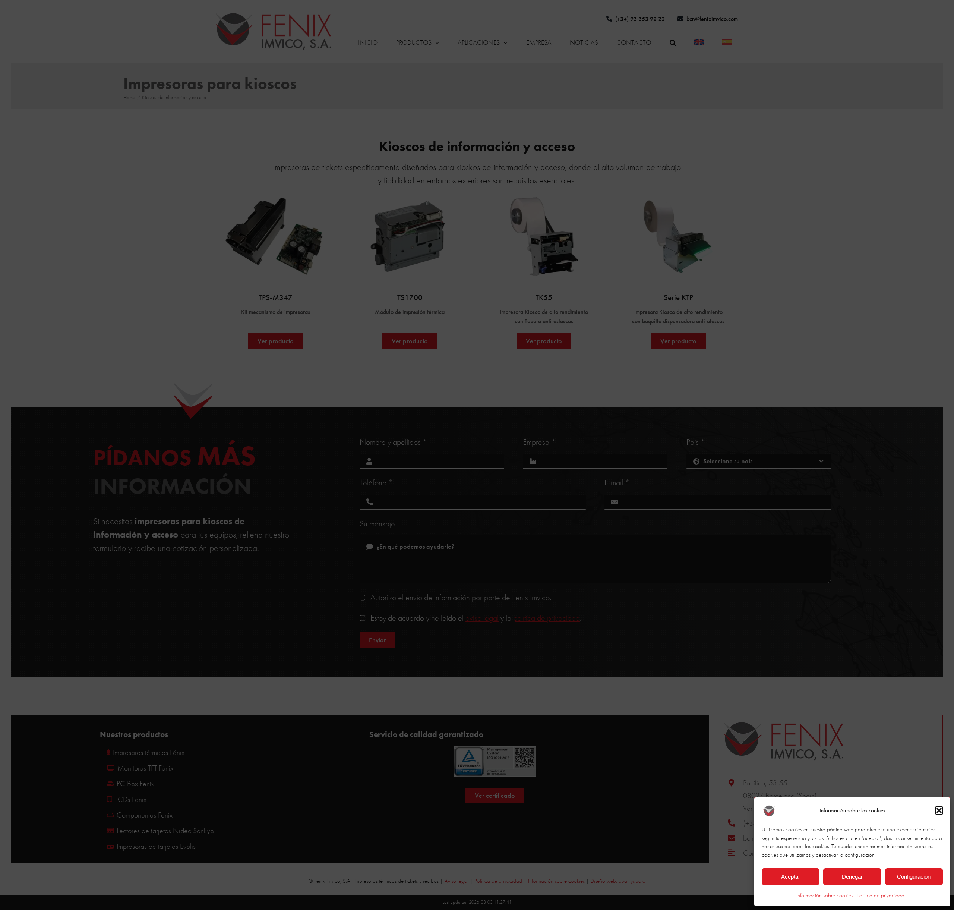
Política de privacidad (880, 895)
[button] (939, 810)
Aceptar (790, 876)
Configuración (914, 876)
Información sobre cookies (824, 895)
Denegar (852, 876)
